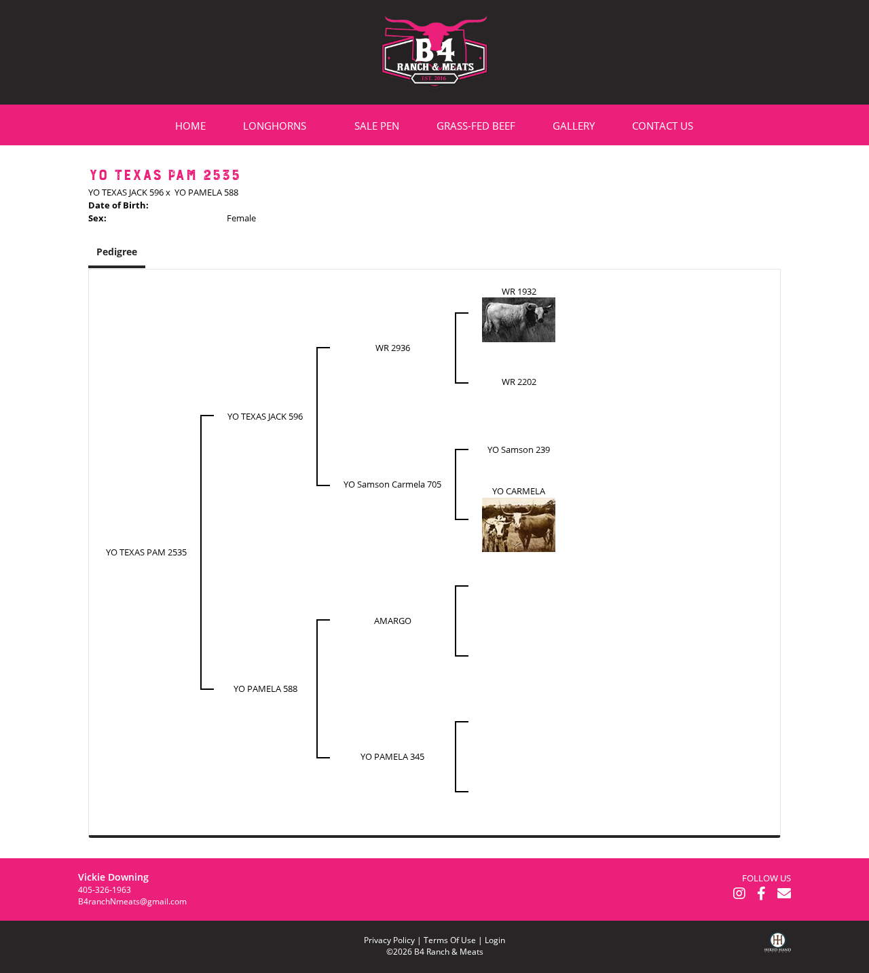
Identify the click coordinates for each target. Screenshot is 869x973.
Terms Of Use (450, 940)
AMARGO (392, 620)
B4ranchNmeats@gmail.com (132, 901)
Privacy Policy (389, 940)
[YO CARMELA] (518, 523)
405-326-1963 (104, 890)
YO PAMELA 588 (206, 192)
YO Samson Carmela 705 (392, 484)
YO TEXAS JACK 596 (126, 192)
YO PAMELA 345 (392, 756)
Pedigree (116, 251)
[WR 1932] (518, 319)
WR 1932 (519, 291)
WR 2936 (392, 348)
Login (495, 940)
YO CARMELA (518, 491)
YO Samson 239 (518, 449)
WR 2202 (519, 381)
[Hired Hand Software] (777, 952)
